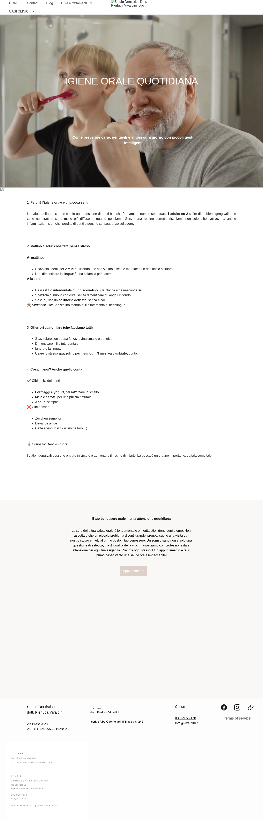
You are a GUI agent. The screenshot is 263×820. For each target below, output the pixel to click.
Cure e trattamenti (74, 3)
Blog (49, 3)
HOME (14, 3)
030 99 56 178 (185, 718)
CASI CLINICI (19, 11)
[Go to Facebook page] (224, 707)
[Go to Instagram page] (237, 707)
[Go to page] (251, 707)
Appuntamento (133, 571)
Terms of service (237, 718)
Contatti (32, 3)
